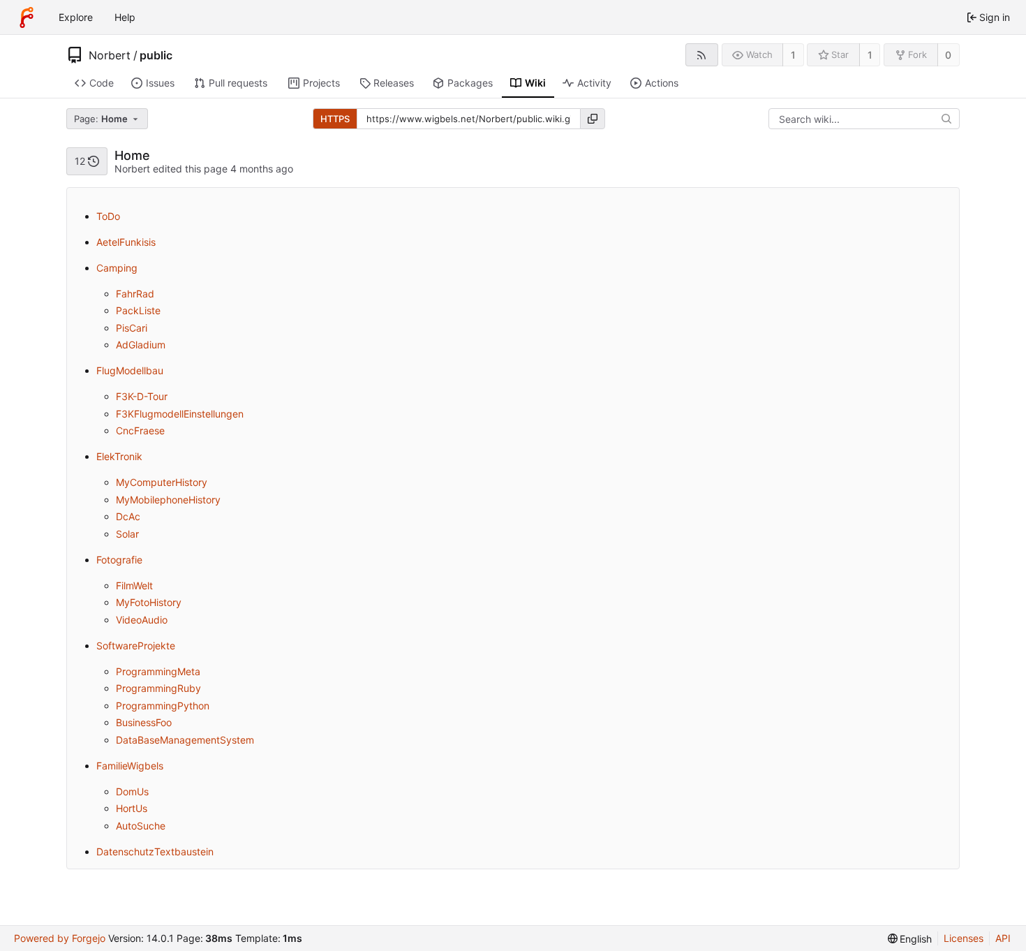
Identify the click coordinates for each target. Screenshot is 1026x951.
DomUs (132, 791)
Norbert (110, 55)
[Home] (26, 17)
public (156, 55)
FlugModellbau (129, 370)
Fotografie (119, 560)
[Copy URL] (592, 118)
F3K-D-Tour (142, 396)
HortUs (131, 808)
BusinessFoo (144, 722)
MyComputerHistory (161, 482)
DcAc (128, 516)
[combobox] (108, 118)
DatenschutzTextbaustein (155, 851)
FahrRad (135, 294)
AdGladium (140, 345)
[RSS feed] (701, 54)
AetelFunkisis (126, 242)
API (1003, 938)
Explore (76, 17)
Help (124, 17)
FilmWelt (134, 585)
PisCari (131, 328)
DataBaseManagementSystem (185, 740)
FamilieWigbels (129, 766)
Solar (127, 534)
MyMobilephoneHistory (168, 500)
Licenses (963, 938)
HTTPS (335, 118)
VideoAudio (142, 620)
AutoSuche (140, 826)
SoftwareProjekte (135, 645)
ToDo (108, 216)
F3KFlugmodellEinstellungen (180, 414)
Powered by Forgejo (59, 938)
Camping (116, 268)
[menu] (910, 939)
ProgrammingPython (162, 706)
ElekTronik (119, 456)
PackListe (138, 310)
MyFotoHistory (148, 602)
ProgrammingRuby (158, 688)
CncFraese (140, 430)
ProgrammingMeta (158, 671)
